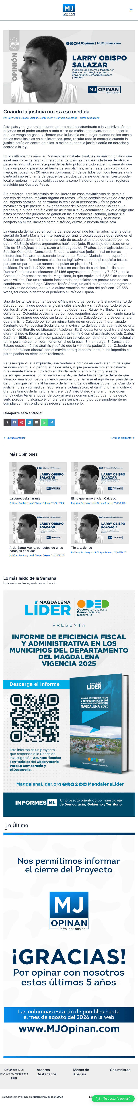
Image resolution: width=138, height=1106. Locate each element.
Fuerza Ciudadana (89, 117)
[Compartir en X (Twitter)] (7, 422)
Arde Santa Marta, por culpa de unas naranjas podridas (36, 549)
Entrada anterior (14, 438)
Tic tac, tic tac (81, 547)
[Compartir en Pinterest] (22, 422)
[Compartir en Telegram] (51, 422)
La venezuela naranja (24, 498)
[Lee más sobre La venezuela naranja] (38, 478)
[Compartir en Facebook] (14, 422)
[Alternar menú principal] (131, 10)
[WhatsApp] (90, 1096)
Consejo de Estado (66, 117)
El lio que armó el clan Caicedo (93, 498)
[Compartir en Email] (36, 422)
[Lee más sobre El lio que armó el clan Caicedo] (100, 478)
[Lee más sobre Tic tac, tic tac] (100, 528)
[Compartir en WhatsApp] (44, 422)
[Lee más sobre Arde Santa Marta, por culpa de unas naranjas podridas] (38, 528)
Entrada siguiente (122, 438)
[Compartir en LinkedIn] (29, 422)
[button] (113, 1098)
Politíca (13, 503)
